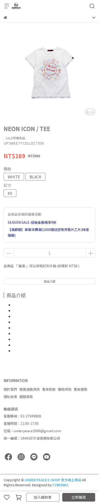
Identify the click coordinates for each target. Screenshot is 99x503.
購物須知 (64, 389)
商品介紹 (49, 281)
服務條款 (26, 396)
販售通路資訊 (29, 389)
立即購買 (78, 497)
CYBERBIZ (60, 484)
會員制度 (49, 389)
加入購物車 (43, 497)
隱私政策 (10, 396)
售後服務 (80, 389)
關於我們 (10, 389)
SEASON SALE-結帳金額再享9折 (32, 222)
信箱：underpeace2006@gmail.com (32, 430)
